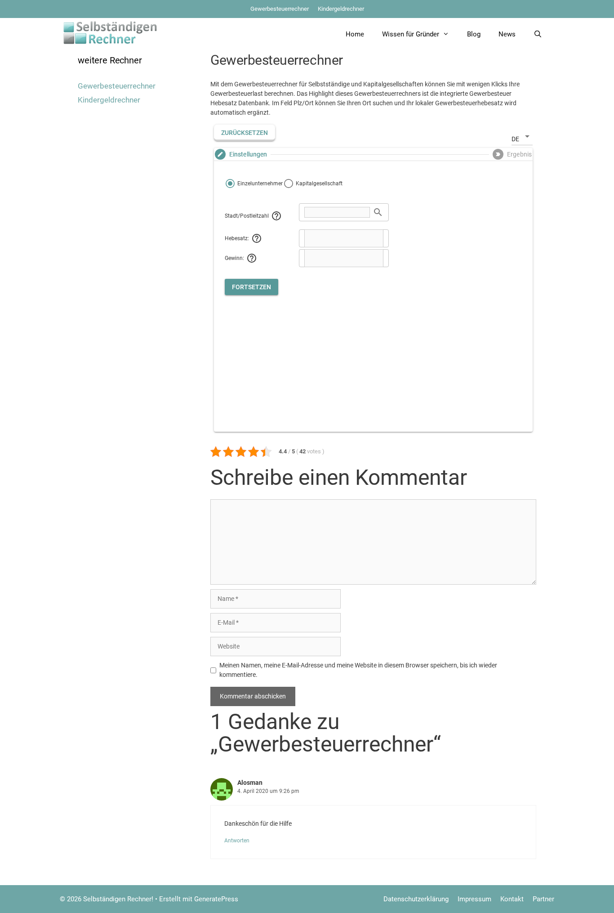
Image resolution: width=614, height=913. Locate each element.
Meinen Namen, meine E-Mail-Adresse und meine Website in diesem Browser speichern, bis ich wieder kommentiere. (358, 670)
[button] (244, 133)
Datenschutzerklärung (416, 899)
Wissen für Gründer (410, 34)
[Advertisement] (373, 358)
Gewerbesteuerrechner (279, 8)
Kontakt (512, 899)
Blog (474, 34)
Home (355, 34)
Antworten (236, 840)
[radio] (254, 183)
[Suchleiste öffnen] (538, 34)
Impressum (474, 899)
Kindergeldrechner (341, 8)
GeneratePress (216, 899)
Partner (543, 899)
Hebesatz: (237, 238)
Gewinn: (234, 258)
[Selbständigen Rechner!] (110, 32)
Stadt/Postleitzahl (247, 216)
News (507, 34)
